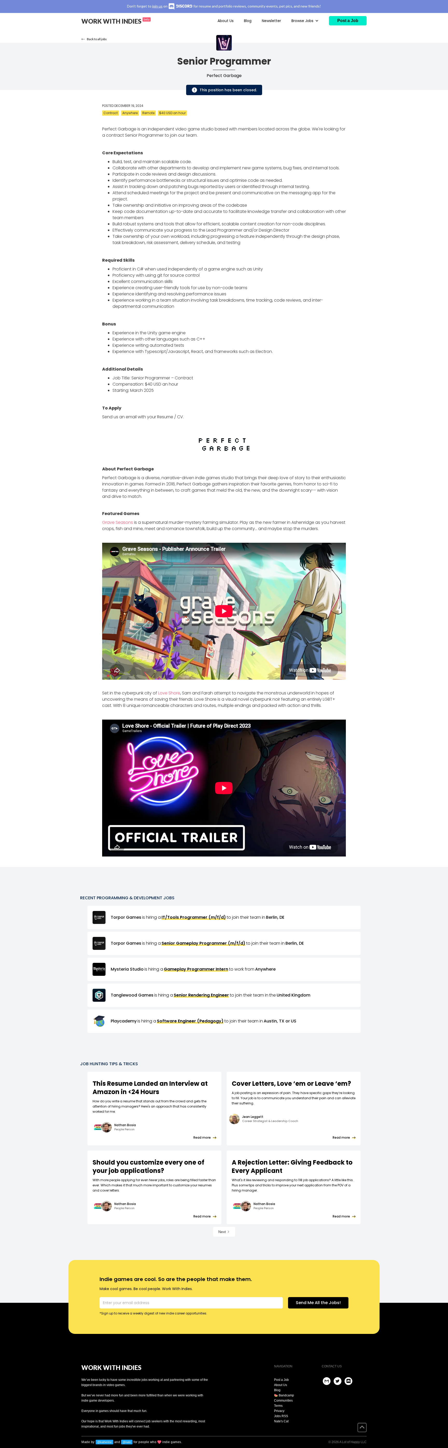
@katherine (104, 1442)
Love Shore (169, 693)
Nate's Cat (281, 1421)
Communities (283, 1400)
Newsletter (271, 20)
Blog (247, 20)
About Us (226, 20)
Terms (278, 1406)
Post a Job (281, 1380)
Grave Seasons (117, 522)
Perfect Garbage (224, 75)
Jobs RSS (281, 1416)
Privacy (279, 1411)
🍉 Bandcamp (284, 1395)
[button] (305, 21)
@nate (127, 1442)
